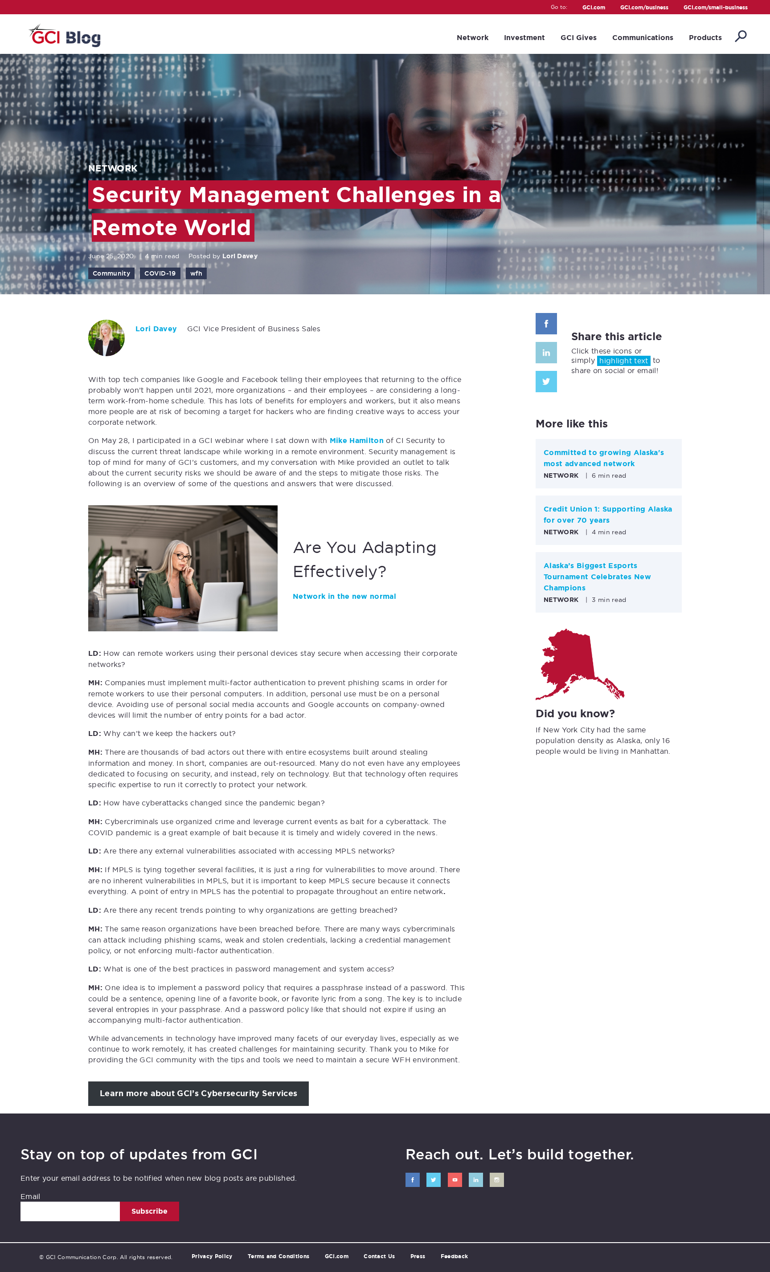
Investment (524, 37)
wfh (196, 273)
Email (30, 1196)
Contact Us (379, 1256)
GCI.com (593, 7)
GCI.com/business (644, 7)
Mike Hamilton (357, 440)
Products (705, 37)
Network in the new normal (344, 596)
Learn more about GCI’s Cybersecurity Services (198, 1093)
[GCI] (63, 34)
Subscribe (149, 1211)
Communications (642, 37)
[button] (740, 37)
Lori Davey (240, 256)
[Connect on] (412, 1180)
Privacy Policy (212, 1256)
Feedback (454, 1256)
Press (418, 1256)
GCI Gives (579, 37)
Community (111, 273)
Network (472, 37)
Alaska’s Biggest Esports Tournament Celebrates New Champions (597, 577)
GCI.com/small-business (716, 7)
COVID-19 (160, 273)
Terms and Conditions (278, 1256)
